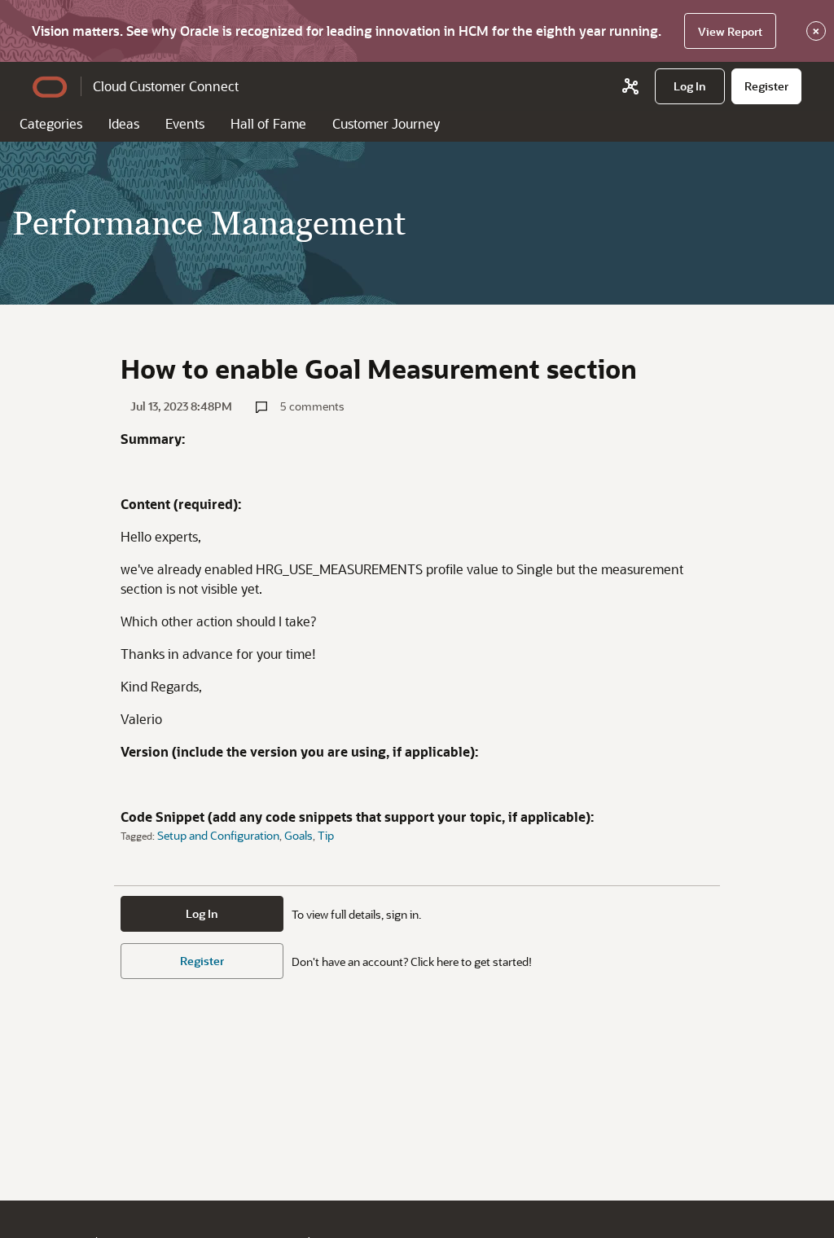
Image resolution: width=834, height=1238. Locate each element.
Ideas (123, 123)
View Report (730, 31)
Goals (298, 835)
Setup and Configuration (218, 835)
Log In (202, 913)
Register (202, 960)
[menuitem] (690, 86)
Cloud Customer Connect (166, 85)
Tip (326, 835)
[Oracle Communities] (630, 86)
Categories (51, 123)
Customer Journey (386, 123)
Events (184, 123)
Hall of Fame (268, 123)
